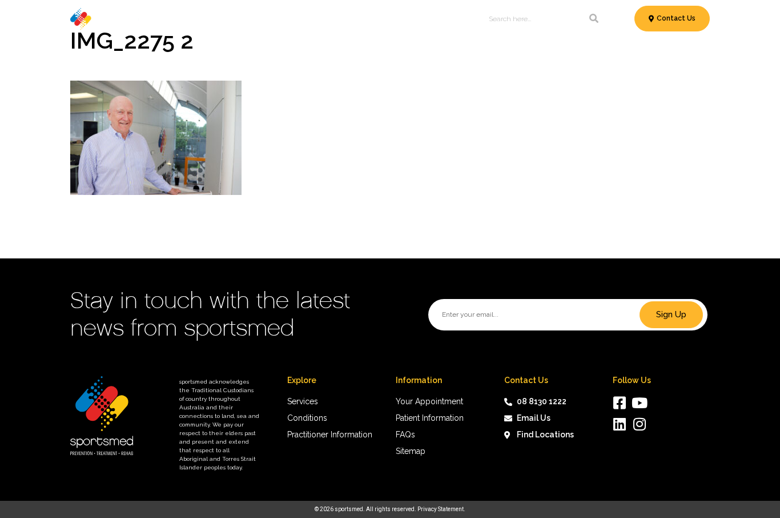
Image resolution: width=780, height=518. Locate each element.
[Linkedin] (620, 424)
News (424, 18)
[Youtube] (640, 403)
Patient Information (355, 18)
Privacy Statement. (441, 509)
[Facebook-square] (620, 403)
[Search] (593, 18)
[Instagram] (640, 424)
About (458, 18)
